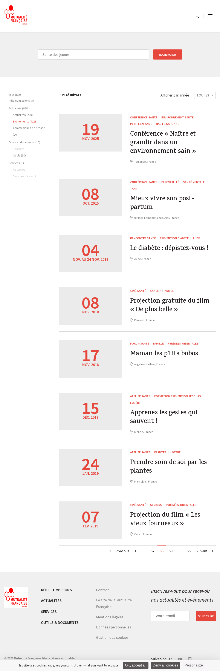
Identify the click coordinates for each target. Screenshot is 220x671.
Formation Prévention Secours (177, 396)
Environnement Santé (177, 117)
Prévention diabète (174, 238)
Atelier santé (140, 396)
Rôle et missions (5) (21, 101)
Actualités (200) (23, 115)
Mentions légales (109, 616)
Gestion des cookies (112, 637)
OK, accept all (135, 665)
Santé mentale (194, 182)
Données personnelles (113, 627)
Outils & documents (60, 622)
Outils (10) (19, 155)
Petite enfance (141, 124)
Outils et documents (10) (24, 142)
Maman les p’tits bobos (164, 354)
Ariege (169, 291)
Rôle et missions (56, 589)
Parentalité (170, 182)
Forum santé (139, 343)
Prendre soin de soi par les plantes (168, 467)
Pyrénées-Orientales (183, 343)
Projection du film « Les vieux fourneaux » (165, 520)
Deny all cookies (165, 665)
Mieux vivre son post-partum (162, 203)
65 (189, 550)
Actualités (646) (18, 108)
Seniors (156, 505)
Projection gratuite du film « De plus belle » (169, 305)
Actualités (51, 600)
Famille (158, 343)
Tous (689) (15, 95)
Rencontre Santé (143, 238)
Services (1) (16, 163)
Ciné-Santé (138, 291)
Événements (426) (24, 121)
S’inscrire (206, 616)
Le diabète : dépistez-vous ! (169, 249)
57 (152, 550)
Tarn (133, 188)
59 (171, 550)
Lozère (135, 403)
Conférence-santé (143, 117)
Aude (196, 238)
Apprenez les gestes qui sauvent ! (164, 417)
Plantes (160, 452)
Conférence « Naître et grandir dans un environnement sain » (163, 143)
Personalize (194, 665)
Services (49, 611)
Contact (102, 589)
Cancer (155, 291)
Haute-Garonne (167, 124)
